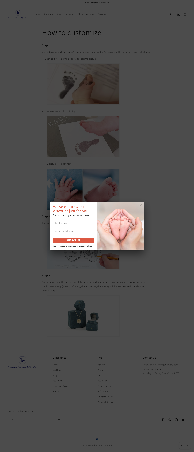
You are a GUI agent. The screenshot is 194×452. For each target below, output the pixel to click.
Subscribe (74, 240)
